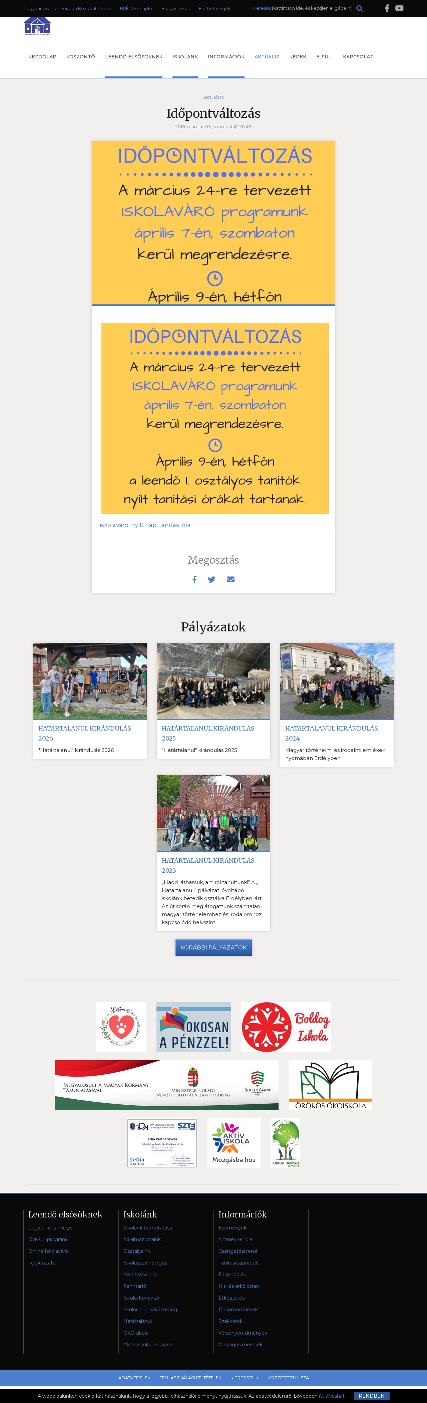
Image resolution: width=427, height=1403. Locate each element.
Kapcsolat (358, 57)
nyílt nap (143, 525)
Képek (297, 57)
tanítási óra (175, 525)
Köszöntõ (80, 57)
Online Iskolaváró (48, 1251)
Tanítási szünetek (239, 1263)
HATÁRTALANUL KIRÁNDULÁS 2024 (331, 733)
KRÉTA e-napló (136, 8)
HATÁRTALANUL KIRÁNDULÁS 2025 (208, 733)
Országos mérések (241, 1345)
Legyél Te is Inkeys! (50, 1228)
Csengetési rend (238, 1251)
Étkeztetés (232, 1298)
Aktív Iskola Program (147, 1345)
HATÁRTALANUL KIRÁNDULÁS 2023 (208, 865)
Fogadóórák (232, 1275)
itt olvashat (332, 1396)
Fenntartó (135, 1286)
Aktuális (267, 57)
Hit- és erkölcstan (239, 1286)
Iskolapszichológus (145, 1263)
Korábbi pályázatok (213, 947)
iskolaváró (114, 525)
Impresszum (245, 1377)
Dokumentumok (238, 1310)
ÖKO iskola (135, 1333)
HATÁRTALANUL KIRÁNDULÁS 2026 (84, 733)
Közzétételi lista (288, 1377)
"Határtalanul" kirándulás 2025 (199, 750)
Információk (226, 57)
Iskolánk (185, 57)
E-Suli (324, 57)
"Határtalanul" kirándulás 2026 (76, 750)
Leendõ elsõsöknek (133, 57)
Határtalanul (137, 1321)
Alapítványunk (139, 1275)
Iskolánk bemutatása (147, 1228)
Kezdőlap (42, 57)
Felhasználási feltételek (190, 1377)
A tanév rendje (236, 1239)
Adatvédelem (134, 1377)
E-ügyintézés (175, 8)
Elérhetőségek (215, 8)
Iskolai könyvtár (141, 1298)
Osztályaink (136, 1251)
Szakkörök (231, 1321)
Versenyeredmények (243, 1333)
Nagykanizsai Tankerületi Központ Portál (67, 8)
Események (233, 1228)
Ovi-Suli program (47, 1239)
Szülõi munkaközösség (150, 1310)
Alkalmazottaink (142, 1239)
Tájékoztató (42, 1263)
